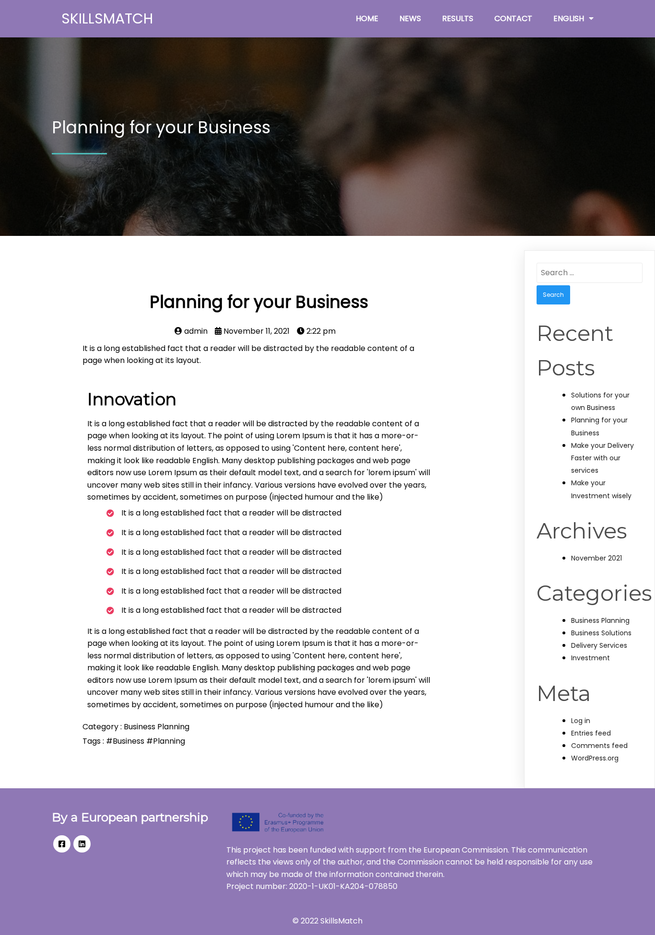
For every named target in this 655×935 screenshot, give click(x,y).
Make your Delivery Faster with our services (602, 458)
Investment (590, 658)
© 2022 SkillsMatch (327, 920)
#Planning (165, 741)
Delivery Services (599, 645)
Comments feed (599, 745)
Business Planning (156, 726)
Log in (580, 720)
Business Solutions (601, 633)
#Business (126, 741)
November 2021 (596, 558)
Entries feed (591, 733)
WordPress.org (595, 758)
